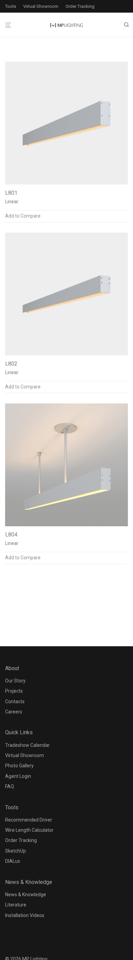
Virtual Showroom (40, 6)
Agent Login (18, 776)
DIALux (12, 861)
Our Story (15, 680)
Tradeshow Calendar (27, 745)
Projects (14, 691)
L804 (11, 534)
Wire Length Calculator (29, 830)
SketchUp (15, 851)
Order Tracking (79, 6)
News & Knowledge (25, 894)
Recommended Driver (28, 820)
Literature (15, 904)
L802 (11, 363)
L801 (11, 193)
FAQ (9, 786)
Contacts (15, 701)
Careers (13, 711)
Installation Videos (24, 915)
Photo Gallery (19, 765)
